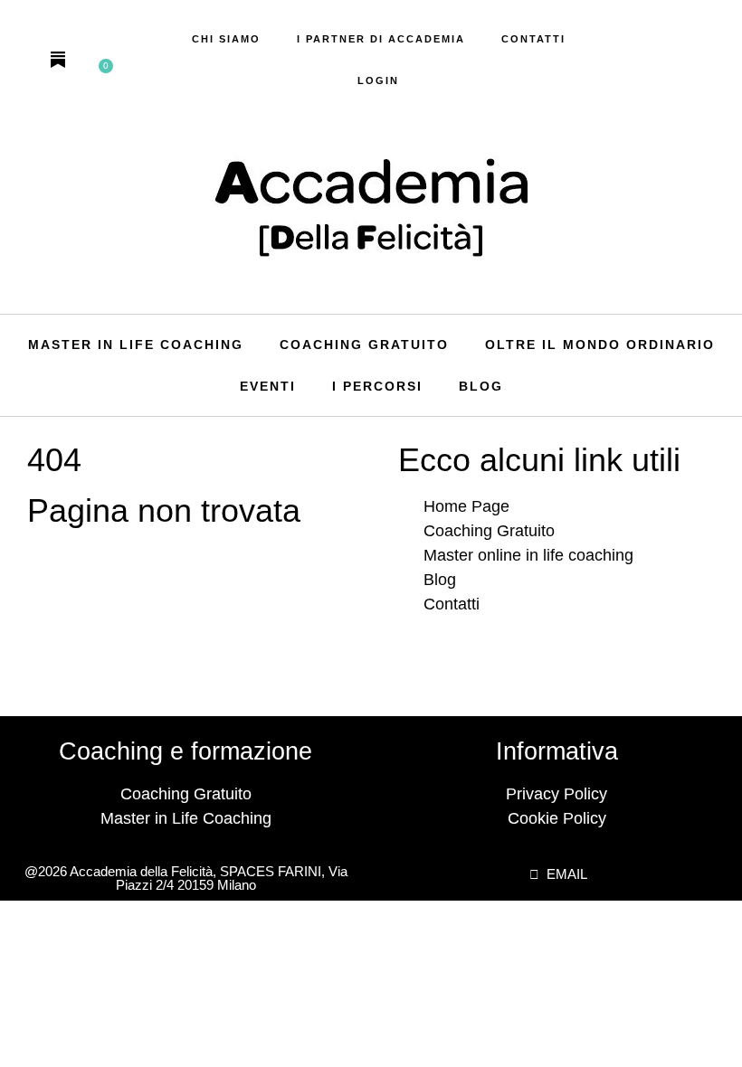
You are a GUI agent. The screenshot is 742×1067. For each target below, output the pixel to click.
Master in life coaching (135, 344)
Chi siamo (226, 38)
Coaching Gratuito (364, 344)
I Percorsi (377, 386)
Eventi (268, 386)
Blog (481, 386)
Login (378, 80)
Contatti (533, 38)
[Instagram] (25, 59)
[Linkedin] (90, 59)
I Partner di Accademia (381, 38)
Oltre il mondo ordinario (600, 344)
